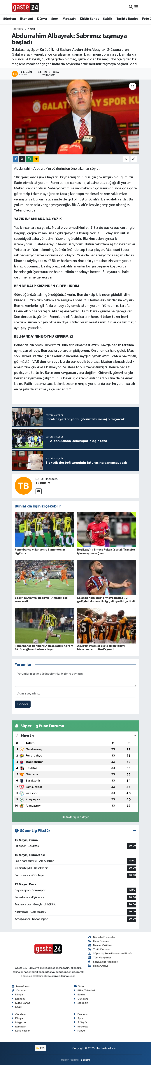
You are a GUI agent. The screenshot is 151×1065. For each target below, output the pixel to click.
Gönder (22, 704)
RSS (42, 1048)
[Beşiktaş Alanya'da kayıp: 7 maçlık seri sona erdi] (44, 577)
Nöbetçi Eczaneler (104, 937)
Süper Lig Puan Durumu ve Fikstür (112, 953)
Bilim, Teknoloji (86, 990)
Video (81, 986)
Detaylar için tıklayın (75, 817)
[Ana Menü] (136, 7)
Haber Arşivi (100, 966)
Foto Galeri (22, 986)
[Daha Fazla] (36, 159)
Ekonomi (26, 18)
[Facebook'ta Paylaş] (15, 159)
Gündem (9, 18)
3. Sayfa (82, 1022)
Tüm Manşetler (102, 957)
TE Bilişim (84, 1059)
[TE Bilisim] (23, 485)
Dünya (42, 18)
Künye (81, 1030)
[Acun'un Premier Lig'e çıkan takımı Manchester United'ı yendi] (106, 625)
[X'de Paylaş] (22, 159)
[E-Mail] (39, 491)
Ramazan (20, 1026)
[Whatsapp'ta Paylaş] (29, 159)
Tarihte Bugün (127, 18)
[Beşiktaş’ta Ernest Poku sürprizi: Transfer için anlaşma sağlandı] (106, 529)
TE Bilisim (43, 483)
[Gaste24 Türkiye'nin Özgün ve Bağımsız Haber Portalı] (25, 7)
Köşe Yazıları (22, 1030)
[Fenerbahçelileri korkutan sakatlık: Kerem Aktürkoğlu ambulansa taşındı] (44, 625)
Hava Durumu (101, 941)
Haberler (17, 29)
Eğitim (81, 994)
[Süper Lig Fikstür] (134, 830)
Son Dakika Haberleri (105, 961)
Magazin (69, 18)
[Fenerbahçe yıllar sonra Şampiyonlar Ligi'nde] (44, 529)
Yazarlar (21, 990)
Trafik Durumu (101, 949)
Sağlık (107, 18)
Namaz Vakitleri (102, 945)
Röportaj (83, 1026)
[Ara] (131, 7)
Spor (54, 18)
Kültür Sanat (89, 18)
